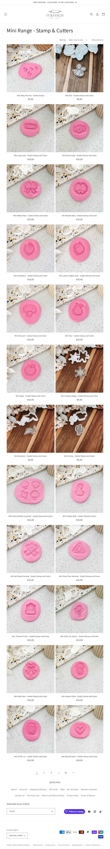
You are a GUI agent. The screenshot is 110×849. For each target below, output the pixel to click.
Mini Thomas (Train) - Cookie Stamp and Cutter (30, 636)
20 (66, 772)
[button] (6, 14)
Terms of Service (88, 795)
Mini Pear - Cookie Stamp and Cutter (79, 336)
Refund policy (38, 845)
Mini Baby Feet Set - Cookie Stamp (30, 95)
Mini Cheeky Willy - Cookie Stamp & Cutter (79, 516)
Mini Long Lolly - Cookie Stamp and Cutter (30, 155)
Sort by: (63, 40)
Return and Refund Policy (53, 795)
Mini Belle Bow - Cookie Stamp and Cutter (30, 696)
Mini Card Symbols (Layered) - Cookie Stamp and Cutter (31, 516)
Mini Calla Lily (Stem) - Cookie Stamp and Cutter (79, 636)
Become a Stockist (89, 789)
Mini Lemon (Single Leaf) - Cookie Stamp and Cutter (79, 276)
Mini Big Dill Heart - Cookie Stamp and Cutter (79, 756)
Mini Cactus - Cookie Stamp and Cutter (79, 456)
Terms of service (63, 845)
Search (14, 789)
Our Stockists (73, 789)
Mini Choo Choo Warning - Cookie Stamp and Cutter (79, 576)
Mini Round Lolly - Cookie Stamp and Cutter (79, 155)
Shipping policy (77, 845)
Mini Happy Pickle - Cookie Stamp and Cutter (79, 696)
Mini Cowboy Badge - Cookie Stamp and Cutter (79, 396)
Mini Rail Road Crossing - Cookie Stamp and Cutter (30, 576)
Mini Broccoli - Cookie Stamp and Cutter (30, 336)
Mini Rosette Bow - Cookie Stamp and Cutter (79, 216)
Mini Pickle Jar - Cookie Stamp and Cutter (30, 756)
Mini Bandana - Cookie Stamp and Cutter (30, 456)
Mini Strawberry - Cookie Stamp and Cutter (30, 276)
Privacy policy (50, 845)
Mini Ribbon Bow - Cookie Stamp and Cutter (30, 216)
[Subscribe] (52, 811)
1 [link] (36, 772)
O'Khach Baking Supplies (21, 845)
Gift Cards (53, 789)
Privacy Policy (72, 795)
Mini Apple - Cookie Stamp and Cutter (30, 396)
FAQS (62, 789)
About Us (23, 789)
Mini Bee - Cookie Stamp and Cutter (79, 95)
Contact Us (20, 795)
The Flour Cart (33, 795)
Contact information (93, 845)
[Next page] (73, 773)
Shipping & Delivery (38, 789)
